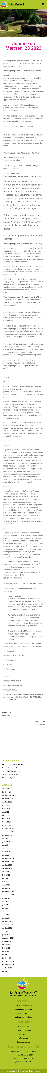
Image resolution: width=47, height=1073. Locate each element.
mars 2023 (6, 885)
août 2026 (6, 789)
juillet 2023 (6, 875)
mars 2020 (6, 951)
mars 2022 (6, 915)
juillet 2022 (6, 905)
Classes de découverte (23, 1005)
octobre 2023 (7, 865)
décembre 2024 (8, 828)
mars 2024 (6, 852)
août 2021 (6, 931)
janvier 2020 (6, 958)
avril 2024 (5, 848)
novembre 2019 (8, 964)
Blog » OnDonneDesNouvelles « (14, 764)
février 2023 (6, 888)
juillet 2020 (6, 948)
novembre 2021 (8, 925)
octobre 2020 (7, 941)
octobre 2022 (7, 898)
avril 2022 (5, 911)
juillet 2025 (6, 808)
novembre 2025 (8, 799)
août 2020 (6, 945)
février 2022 (6, 918)
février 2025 (6, 822)
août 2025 (6, 805)
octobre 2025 (7, 802)
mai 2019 (5, 971)
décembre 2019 (8, 961)
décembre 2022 (8, 891)
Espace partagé (23, 1042)
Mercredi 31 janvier (9, 778)
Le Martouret (23, 1026)
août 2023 (6, 872)
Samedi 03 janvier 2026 (10, 768)
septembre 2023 (8, 868)
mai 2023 (5, 878)
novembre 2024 (8, 832)
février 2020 (6, 954)
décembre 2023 (8, 858)
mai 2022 (5, 908)
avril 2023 (5, 882)
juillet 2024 (6, 842)
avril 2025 (5, 815)
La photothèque (23, 1034)
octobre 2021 (7, 928)
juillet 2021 (6, 935)
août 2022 (6, 901)
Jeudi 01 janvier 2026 (10, 774)
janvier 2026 (6, 792)
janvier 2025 (6, 825)
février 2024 (6, 855)
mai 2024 (5, 845)
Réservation (23, 1038)
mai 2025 (5, 812)
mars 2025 (6, 818)
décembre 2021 (8, 921)
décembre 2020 (8, 938)
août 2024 (6, 838)
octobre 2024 (7, 835)
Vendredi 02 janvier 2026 (11, 771)
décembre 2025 (8, 795)
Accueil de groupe (24, 1030)
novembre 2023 (8, 862)
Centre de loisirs (23, 1013)
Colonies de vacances (23, 1009)
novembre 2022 (8, 895)
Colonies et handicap (23, 1017)
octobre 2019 (7, 968)
